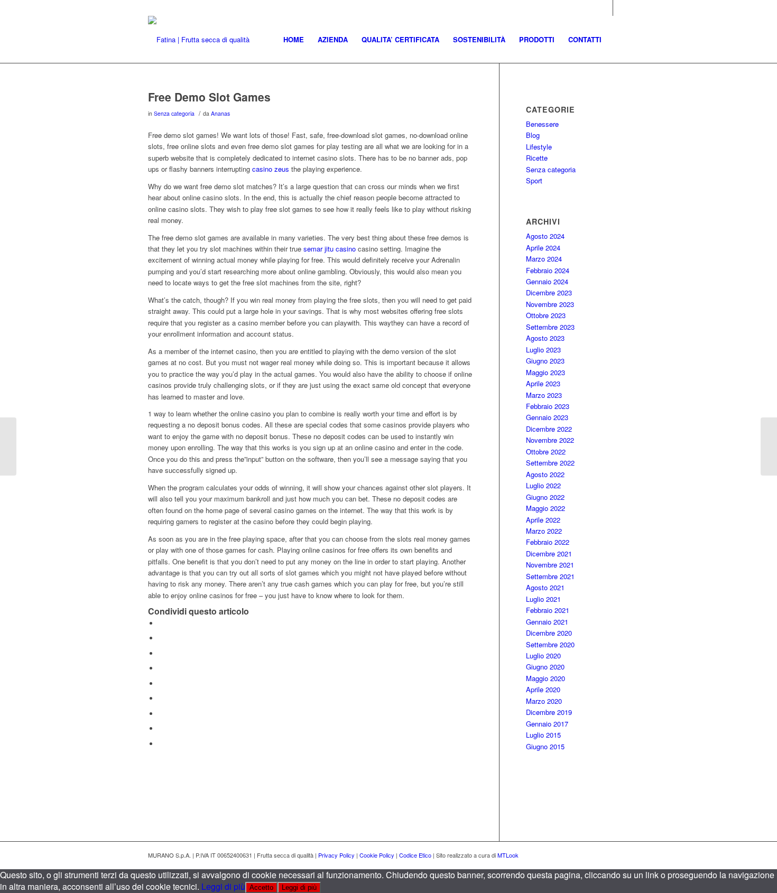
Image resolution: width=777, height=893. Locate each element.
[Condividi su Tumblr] (161, 698)
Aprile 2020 (543, 689)
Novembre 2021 (550, 565)
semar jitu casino (329, 249)
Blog (533, 135)
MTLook (508, 855)
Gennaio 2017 (547, 724)
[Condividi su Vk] (161, 714)
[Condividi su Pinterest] (161, 668)
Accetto (261, 887)
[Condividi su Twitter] (161, 638)
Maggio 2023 (545, 372)
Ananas (220, 113)
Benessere (542, 124)
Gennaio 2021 (547, 622)
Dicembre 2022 (549, 429)
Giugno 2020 (545, 667)
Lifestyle (539, 147)
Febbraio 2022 (547, 542)
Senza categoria (174, 113)
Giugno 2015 (545, 746)
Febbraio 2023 (547, 406)
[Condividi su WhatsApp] (161, 653)
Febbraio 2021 (547, 610)
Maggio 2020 (545, 678)
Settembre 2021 (550, 576)
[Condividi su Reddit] (161, 728)
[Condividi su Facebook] (161, 623)
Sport (534, 180)
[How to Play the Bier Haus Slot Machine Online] (8, 446)
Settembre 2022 (550, 463)
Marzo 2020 (544, 701)
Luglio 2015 (543, 735)
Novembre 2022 (550, 440)
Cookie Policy (376, 855)
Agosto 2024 (545, 236)
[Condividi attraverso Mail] (161, 744)
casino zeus (270, 169)
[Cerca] (618, 39)
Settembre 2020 (550, 644)
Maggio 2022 (545, 508)
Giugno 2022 (545, 497)
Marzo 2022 (544, 531)
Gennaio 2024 (547, 281)
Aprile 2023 (543, 383)
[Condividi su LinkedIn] (161, 683)
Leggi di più (223, 886)
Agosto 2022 (545, 474)
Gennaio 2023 (547, 417)
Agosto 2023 (545, 338)
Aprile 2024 (543, 248)
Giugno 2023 (545, 361)
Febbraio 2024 (547, 270)
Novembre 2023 (550, 304)
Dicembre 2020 (549, 633)
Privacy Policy (336, 855)
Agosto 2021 (545, 587)
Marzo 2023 (544, 395)
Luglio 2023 (543, 350)
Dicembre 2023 (549, 292)
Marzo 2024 (544, 259)
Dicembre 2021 (549, 553)
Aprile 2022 (543, 520)
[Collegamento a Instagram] (605, 8)
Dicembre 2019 (549, 712)
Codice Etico (415, 855)
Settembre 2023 (550, 327)
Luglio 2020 (543, 655)
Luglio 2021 (543, 599)
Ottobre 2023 (546, 315)
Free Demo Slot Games (209, 97)
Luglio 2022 (543, 485)
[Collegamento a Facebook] (621, 8)
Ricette (537, 158)
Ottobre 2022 (546, 451)
